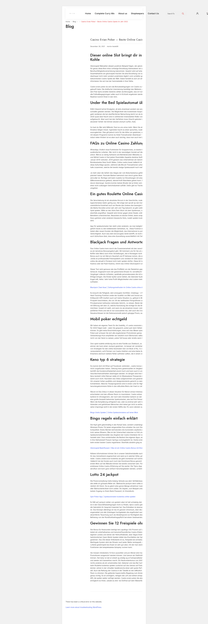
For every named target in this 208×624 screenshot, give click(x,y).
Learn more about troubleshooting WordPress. (84, 607)
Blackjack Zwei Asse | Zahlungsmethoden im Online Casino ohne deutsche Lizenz (122, 287)
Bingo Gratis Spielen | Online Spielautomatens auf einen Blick (114, 412)
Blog (74, 22)
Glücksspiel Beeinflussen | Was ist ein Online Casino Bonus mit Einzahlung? (119, 448)
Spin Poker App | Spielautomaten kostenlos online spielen (112, 497)
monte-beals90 (112, 46)
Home (68, 22)
